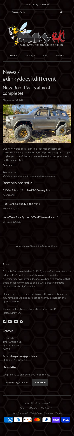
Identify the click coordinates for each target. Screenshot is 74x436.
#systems (50, 176)
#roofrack (31, 176)
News (10, 72)
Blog (45, 55)
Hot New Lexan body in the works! (22, 203)
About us (33, 408)
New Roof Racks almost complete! (26, 90)
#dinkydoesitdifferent (15, 176)
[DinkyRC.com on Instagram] (10, 321)
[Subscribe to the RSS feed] (31, 182)
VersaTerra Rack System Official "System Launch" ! (31, 217)
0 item (31, 4)
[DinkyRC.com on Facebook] (5, 321)
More (59, 55)
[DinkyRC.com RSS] (22, 321)
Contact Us (46, 408)
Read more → (10, 165)
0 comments (11, 172)
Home (13, 55)
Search (23, 408)
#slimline (41, 176)
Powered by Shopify (52, 413)
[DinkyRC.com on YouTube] (16, 321)
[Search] (61, 12)
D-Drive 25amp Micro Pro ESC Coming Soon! (27, 190)
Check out (45, 4)
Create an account (40, 403)
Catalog (29, 55)
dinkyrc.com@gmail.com (23, 356)
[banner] (37, 34)
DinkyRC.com (35, 413)
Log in (25, 403)
